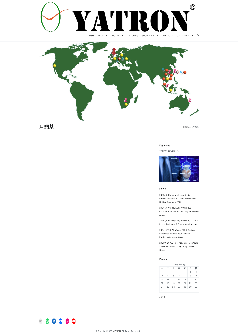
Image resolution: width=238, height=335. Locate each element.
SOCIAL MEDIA (184, 35)
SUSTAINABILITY (150, 35)
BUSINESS (116, 35)
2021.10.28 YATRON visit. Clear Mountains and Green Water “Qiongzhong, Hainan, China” (178, 246)
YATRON (117, 331)
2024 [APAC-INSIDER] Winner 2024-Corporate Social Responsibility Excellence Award (178, 211)
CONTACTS (167, 35)
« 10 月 (162, 297)
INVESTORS (132, 35)
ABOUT (101, 35)
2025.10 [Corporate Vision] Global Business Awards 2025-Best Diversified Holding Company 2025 (177, 198)
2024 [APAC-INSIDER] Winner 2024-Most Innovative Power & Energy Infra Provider (178, 222)
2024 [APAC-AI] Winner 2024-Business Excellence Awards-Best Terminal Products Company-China (177, 233)
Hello (91, 35)
